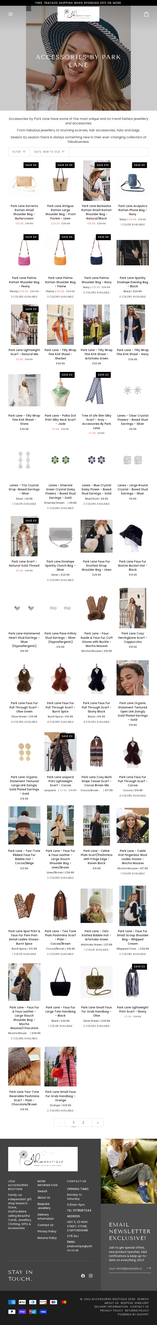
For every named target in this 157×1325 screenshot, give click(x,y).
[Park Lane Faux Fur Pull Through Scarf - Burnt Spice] (60, 678)
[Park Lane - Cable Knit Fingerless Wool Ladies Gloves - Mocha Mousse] (133, 825)
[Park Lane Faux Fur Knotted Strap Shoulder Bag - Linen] (97, 536)
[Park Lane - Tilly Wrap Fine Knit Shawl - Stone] (24, 390)
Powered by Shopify (133, 1314)
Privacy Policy (47, 1231)
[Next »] (98, 1122)
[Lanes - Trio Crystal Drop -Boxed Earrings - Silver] (24, 460)
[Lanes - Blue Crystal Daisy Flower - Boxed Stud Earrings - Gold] (97, 460)
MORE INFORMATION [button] (48, 1183)
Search (42, 1191)
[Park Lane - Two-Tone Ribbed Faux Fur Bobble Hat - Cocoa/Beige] (24, 825)
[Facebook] (83, 1276)
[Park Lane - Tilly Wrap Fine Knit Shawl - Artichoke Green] (97, 325)
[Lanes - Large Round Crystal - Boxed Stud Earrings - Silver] (133, 460)
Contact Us (45, 1225)
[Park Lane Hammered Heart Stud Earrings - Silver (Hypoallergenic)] (24, 608)
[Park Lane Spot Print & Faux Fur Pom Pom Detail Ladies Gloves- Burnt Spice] (24, 906)
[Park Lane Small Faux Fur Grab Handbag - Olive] (97, 982)
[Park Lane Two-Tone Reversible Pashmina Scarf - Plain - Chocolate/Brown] (24, 1066)
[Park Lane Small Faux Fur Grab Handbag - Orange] (60, 1066)
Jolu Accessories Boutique (106, 1299)
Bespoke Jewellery (44, 1206)
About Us (44, 1198)
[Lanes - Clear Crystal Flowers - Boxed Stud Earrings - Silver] (133, 390)
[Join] (147, 1268)
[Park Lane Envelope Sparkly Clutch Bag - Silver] (60, 536)
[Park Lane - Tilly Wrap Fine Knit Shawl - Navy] (133, 325)
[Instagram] (91, 1276)
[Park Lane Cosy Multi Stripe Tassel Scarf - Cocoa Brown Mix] (97, 752)
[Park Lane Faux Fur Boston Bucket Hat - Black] (133, 536)
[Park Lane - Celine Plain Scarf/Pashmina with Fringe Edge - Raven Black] (97, 825)
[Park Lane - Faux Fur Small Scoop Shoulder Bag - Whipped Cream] (133, 906)
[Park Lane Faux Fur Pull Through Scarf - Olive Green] (24, 678)
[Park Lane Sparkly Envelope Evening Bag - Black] (133, 252)
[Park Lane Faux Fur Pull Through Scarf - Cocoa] (133, 752)
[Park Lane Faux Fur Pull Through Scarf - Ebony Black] (97, 678)
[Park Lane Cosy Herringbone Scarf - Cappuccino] (133, 608)
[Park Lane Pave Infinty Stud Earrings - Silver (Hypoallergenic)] (60, 608)
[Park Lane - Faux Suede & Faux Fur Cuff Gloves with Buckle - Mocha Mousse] (97, 608)
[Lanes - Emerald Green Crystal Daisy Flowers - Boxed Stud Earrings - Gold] (60, 460)
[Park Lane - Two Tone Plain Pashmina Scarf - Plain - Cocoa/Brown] (60, 906)
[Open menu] (14, 14)
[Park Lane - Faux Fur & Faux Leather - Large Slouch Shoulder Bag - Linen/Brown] (60, 825)
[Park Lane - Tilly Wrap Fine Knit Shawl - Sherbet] (60, 325)
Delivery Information (46, 1217)
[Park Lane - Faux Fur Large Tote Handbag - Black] (60, 982)
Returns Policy (47, 1238)
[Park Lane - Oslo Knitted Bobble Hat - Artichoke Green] (97, 906)
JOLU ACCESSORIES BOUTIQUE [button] (18, 1185)
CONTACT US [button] (76, 1181)
